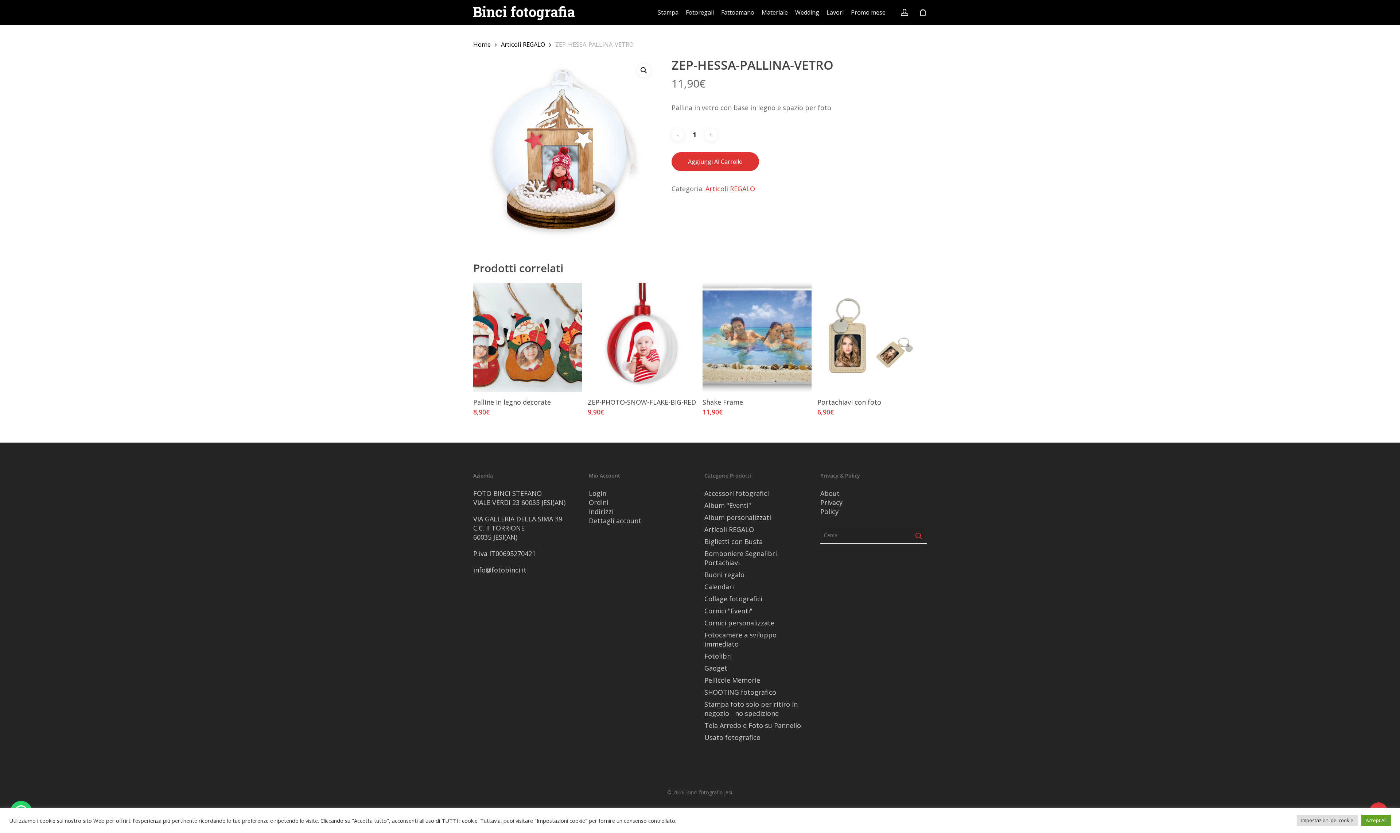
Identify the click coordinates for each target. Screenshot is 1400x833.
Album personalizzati (737, 517)
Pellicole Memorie (732, 680)
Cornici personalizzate (739, 622)
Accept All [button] (1376, 820)
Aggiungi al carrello (715, 162)
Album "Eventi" (727, 505)
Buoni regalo (724, 574)
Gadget (715, 668)
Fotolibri (718, 656)
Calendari (719, 586)
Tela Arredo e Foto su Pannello (752, 725)
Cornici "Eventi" (728, 610)
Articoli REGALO (523, 44)
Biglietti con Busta (733, 541)
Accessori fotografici (736, 493)
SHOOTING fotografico (740, 692)
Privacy (831, 502)
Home (482, 44)
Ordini (598, 502)
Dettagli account (615, 520)
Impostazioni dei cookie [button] (1327, 820)
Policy (829, 511)
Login (597, 493)
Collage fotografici (733, 598)
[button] (643, 70)
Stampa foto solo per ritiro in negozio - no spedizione (751, 709)
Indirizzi (601, 511)
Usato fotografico (732, 737)
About (830, 493)
